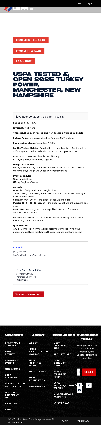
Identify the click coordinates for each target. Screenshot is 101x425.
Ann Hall (18, 247)
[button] (31, 9)
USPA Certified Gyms (35, 363)
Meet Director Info (60, 345)
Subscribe (89, 372)
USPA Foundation (37, 379)
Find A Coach (13, 368)
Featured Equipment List (12, 395)
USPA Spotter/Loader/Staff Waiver (63, 385)
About (33, 342)
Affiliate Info (62, 354)
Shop (8, 409)
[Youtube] (79, 390)
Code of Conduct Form (60, 363)
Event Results (10, 353)
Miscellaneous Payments (63, 395)
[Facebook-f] (79, 385)
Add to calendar (29, 294)
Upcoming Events (11, 361)
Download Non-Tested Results (30, 39)
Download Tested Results (28, 50)
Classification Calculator (14, 385)
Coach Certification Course (38, 351)
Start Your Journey (12, 344)
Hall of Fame (37, 371)
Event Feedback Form (60, 374)
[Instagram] (89, 385)
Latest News (62, 402)
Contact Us (37, 386)
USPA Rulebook (11, 376)
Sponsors (11, 403)
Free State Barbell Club (29, 270)
